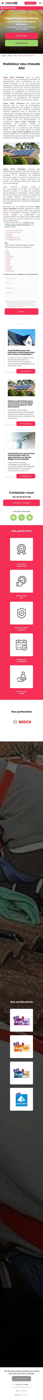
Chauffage (9, 236)
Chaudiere (9, 234)
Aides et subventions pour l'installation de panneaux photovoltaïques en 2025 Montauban (20, 404)
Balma (8, 252)
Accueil (4, 55)
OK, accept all (22, 1378)
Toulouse (8, 269)
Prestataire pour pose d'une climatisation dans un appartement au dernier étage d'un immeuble (21, 456)
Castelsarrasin (10, 256)
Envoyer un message (21, 503)
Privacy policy (22, 1395)
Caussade (9, 258)
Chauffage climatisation (13, 238)
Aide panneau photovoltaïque (14, 230)
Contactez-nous (21, 43)
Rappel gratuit (30, 3)
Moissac (8, 265)
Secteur (10, 55)
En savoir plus (21, 36)
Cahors (8, 254)
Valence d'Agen (10, 271)
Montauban (9, 267)
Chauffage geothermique (13, 239)
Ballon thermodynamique (13, 232)
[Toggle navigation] (40, 3)
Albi (15, 55)
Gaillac (8, 262)
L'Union (8, 263)
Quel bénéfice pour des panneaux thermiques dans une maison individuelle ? (21, 352)
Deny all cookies (22, 1384)
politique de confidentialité (16, 306)
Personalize (22, 1391)
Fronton (8, 260)
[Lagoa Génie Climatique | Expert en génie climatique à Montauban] (9, 3)
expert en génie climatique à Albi (15, 211)
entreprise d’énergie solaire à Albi (21, 188)
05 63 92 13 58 (9, 8)
